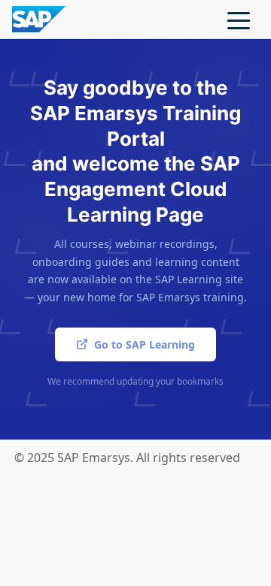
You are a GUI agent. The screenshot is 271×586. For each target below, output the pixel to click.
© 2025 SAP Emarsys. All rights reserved (127, 457)
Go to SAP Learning (144, 344)
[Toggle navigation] (238, 19)
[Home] (38, 18)
